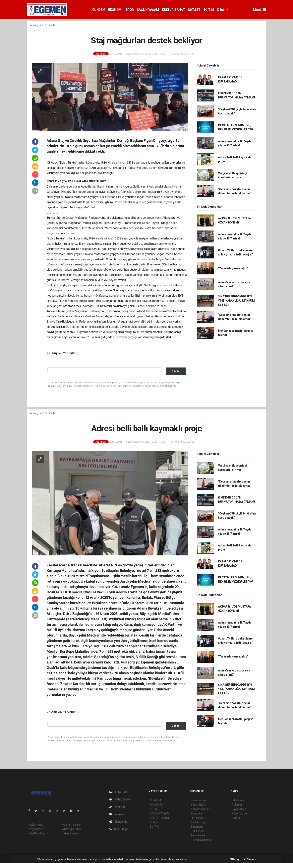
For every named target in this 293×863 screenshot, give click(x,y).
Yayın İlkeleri (36, 829)
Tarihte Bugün (199, 822)
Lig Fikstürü (198, 817)
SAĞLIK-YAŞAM (148, 10)
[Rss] (65, 810)
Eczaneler (197, 813)
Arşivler (119, 814)
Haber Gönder (70, 833)
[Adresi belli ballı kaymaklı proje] (110, 502)
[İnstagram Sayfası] (44, 810)
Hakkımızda (36, 824)
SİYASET (194, 10)
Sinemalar (197, 826)
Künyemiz (121, 821)
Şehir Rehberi (199, 835)
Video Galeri (122, 799)
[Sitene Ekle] (80, 810)
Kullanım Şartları (72, 824)
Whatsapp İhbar (71, 829)
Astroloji (237, 817)
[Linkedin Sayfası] (58, 810)
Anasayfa (35, 25)
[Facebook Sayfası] (30, 810)
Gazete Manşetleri (202, 839)
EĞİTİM (209, 10)
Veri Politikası (37, 833)
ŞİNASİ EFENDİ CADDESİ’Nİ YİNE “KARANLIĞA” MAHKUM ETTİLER (236, 300)
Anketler (237, 804)
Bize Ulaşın (121, 829)
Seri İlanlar (197, 831)
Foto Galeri (121, 792)
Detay (235, 859)
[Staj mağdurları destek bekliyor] (110, 96)
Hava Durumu (199, 800)
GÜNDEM (98, 10)
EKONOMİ (115, 10)
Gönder (176, 371)
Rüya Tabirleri (240, 813)
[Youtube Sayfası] (51, 810)
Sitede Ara (238, 800)
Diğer (221, 10)
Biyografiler (239, 809)
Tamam (251, 859)
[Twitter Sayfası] (37, 810)
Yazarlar (119, 806)
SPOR (129, 10)
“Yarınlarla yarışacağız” (233, 268)
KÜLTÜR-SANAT (173, 10)
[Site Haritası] (73, 810)
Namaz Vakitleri (200, 809)
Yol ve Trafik (198, 804)
